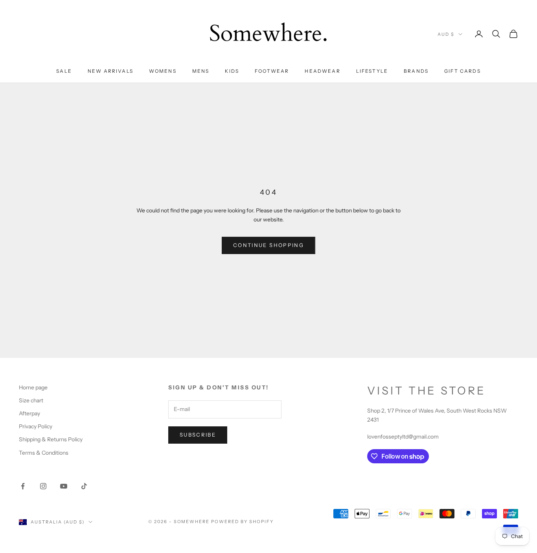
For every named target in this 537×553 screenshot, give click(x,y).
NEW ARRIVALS (110, 71)
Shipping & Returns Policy (51, 439)
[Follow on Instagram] (43, 486)
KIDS (232, 71)
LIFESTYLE (372, 71)
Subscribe (198, 434)
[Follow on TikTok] (84, 486)
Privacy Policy (35, 426)
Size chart (31, 400)
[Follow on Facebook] (23, 486)
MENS (201, 71)
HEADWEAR (322, 71)
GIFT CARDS (462, 71)
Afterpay (29, 413)
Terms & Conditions (43, 452)
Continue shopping (268, 245)
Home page (33, 387)
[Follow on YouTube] (64, 486)
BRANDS (416, 71)
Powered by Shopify (242, 521)
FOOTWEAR (272, 71)
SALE (64, 71)
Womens (163, 71)
